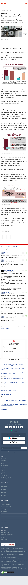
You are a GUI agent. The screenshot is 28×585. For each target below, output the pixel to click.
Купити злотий (4, 511)
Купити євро (3, 509)
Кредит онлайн (4, 475)
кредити (4, 109)
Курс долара (3, 460)
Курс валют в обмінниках (6, 504)
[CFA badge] (18, 545)
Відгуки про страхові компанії (7, 534)
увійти (22, 326)
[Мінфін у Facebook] (6, 427)
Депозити (3, 470)
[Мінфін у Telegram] (10, 427)
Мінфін (8, 231)
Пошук (24, 448)
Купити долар (3, 507)
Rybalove (6, 292)
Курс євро (3, 462)
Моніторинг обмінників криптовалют (8, 478)
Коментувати (14, 237)
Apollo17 (6, 260)
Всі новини (4, 409)
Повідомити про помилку (14, 451)
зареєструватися (5, 328)
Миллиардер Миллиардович (11, 316)
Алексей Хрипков (8, 270)
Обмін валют (3, 502)
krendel (6, 252)
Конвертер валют (4, 473)
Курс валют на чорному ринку (7, 506)
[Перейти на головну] (4, 4)
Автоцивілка (3, 537)
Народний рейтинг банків (6, 477)
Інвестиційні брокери (5, 467)
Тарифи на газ (4, 472)
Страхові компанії (4, 539)
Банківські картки (4, 465)
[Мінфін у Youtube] (21, 427)
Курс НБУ (3, 463)
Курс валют (3, 458)
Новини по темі (14, 359)
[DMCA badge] (14, 572)
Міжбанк (2, 468)
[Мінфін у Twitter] (14, 427)
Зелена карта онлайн (5, 532)
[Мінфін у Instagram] (17, 427)
